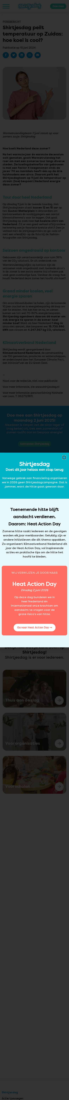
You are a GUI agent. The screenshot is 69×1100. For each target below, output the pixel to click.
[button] (64, 457)
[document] (34, 550)
